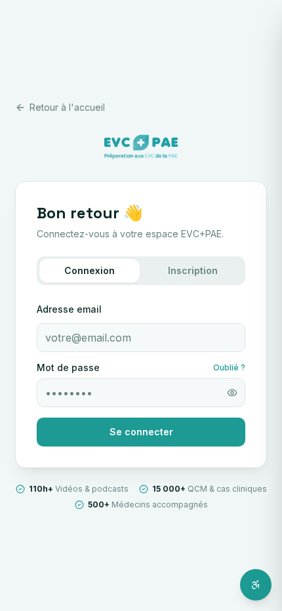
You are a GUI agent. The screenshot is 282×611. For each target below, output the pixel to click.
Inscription (193, 270)
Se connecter (141, 431)
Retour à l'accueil (67, 107)
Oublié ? (229, 367)
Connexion (89, 270)
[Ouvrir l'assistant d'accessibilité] (256, 585)
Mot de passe (68, 367)
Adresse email (69, 309)
